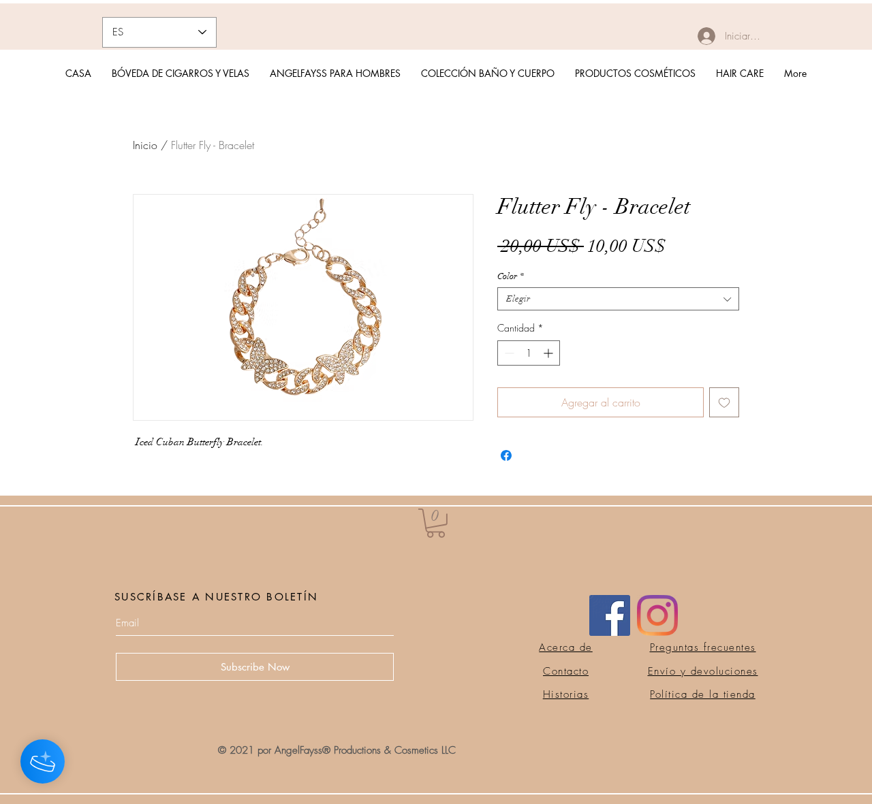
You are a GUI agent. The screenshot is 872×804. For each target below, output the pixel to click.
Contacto (566, 671)
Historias (566, 694)
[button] (435, 523)
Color (510, 276)
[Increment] (549, 353)
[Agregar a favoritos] (724, 402)
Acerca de (566, 647)
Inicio (145, 145)
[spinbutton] (528, 353)
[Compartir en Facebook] (506, 455)
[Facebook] (609, 615)
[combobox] (618, 298)
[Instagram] (657, 615)
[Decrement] (507, 353)
